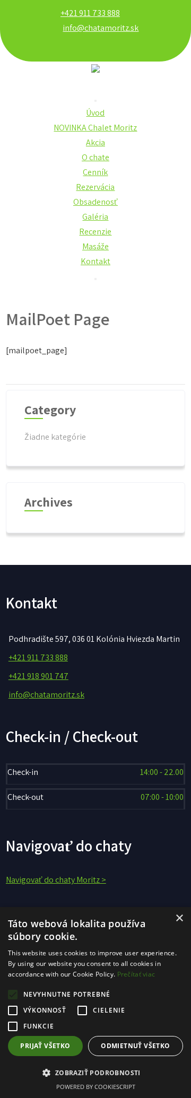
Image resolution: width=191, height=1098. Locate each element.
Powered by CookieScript (95, 1087)
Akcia (95, 142)
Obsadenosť (95, 201)
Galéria (95, 216)
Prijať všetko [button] (45, 1045)
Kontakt (95, 261)
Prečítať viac (136, 974)
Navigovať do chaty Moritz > (56, 879)
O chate (95, 157)
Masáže (95, 246)
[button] (95, 1072)
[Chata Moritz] (95, 83)
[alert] (95, 1002)
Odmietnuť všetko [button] (135, 1045)
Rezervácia (95, 187)
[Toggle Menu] (95, 101)
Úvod (95, 112)
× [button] (179, 918)
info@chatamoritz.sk (100, 27)
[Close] (95, 279)
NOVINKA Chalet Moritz (95, 127)
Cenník (95, 172)
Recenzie (95, 231)
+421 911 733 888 (90, 13)
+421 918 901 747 (38, 676)
